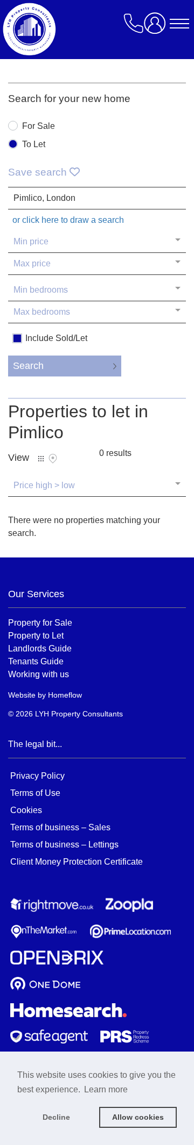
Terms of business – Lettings (64, 844)
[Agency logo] (94, 29)
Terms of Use (35, 793)
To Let (33, 144)
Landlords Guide (40, 648)
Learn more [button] (106, 1089)
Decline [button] (56, 1117)
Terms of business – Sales (60, 827)
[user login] (157, 27)
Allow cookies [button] (138, 1117)
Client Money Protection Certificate (76, 861)
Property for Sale (40, 622)
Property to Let (36, 635)
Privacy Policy (37, 775)
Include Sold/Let (56, 338)
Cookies (26, 810)
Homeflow (65, 695)
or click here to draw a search (68, 219)
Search (28, 365)
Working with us (38, 674)
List (41, 458)
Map (53, 458)
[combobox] (97, 198)
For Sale (38, 126)
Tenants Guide (36, 661)
